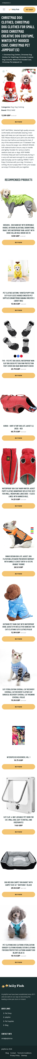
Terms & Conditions (24, 1053)
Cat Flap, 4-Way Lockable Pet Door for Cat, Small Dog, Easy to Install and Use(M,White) (19, 820)
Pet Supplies (9, 1021)
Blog (6, 1025)
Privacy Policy (15, 1055)
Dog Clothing (19, 107)
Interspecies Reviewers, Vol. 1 (18, 757)
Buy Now (18, 122)
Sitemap (24, 1055)
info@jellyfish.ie (6, 3)
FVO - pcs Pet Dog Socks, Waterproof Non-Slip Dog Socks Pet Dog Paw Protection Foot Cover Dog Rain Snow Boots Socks (18, 363)
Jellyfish (7, 1017)
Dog (12, 107)
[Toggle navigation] (4, 9)
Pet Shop (29, 10)
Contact (13, 1053)
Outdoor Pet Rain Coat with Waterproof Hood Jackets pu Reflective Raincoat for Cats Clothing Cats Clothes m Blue (18, 627)
